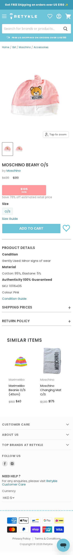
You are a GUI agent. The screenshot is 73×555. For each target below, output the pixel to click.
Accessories (41, 47)
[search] (31, 28)
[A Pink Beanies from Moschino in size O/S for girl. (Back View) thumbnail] (19, 149)
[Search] (65, 28)
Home (5, 47)
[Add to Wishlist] (67, 228)
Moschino (25, 47)
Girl (14, 47)
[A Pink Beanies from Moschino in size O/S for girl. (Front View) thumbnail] (7, 149)
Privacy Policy (21, 539)
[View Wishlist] (49, 16)
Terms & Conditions (48, 539)
